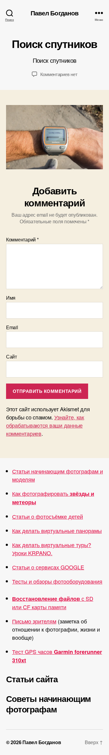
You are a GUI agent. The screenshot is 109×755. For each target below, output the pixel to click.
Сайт (11, 356)
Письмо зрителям (34, 621)
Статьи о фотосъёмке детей (47, 516)
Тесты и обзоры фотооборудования (57, 581)
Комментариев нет (59, 74)
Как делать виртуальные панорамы (57, 530)
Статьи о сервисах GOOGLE (48, 567)
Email (12, 327)
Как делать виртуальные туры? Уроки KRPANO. (51, 549)
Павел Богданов (55, 13)
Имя (10, 298)
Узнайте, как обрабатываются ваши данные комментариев (45, 425)
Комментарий (22, 239)
